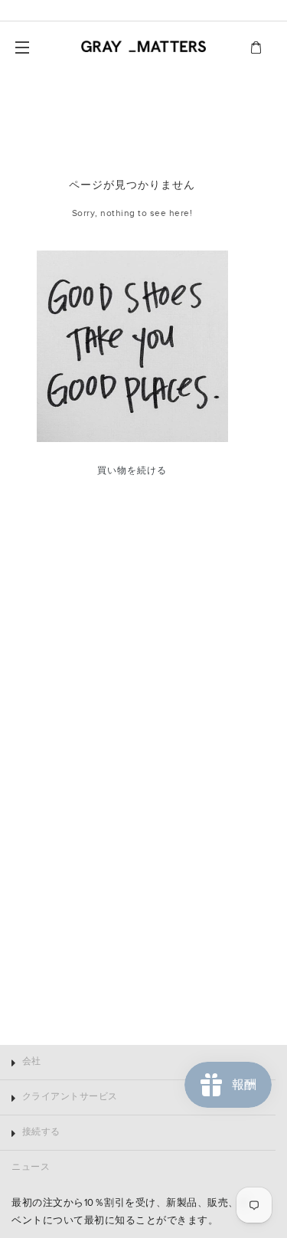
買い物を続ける (132, 471)
